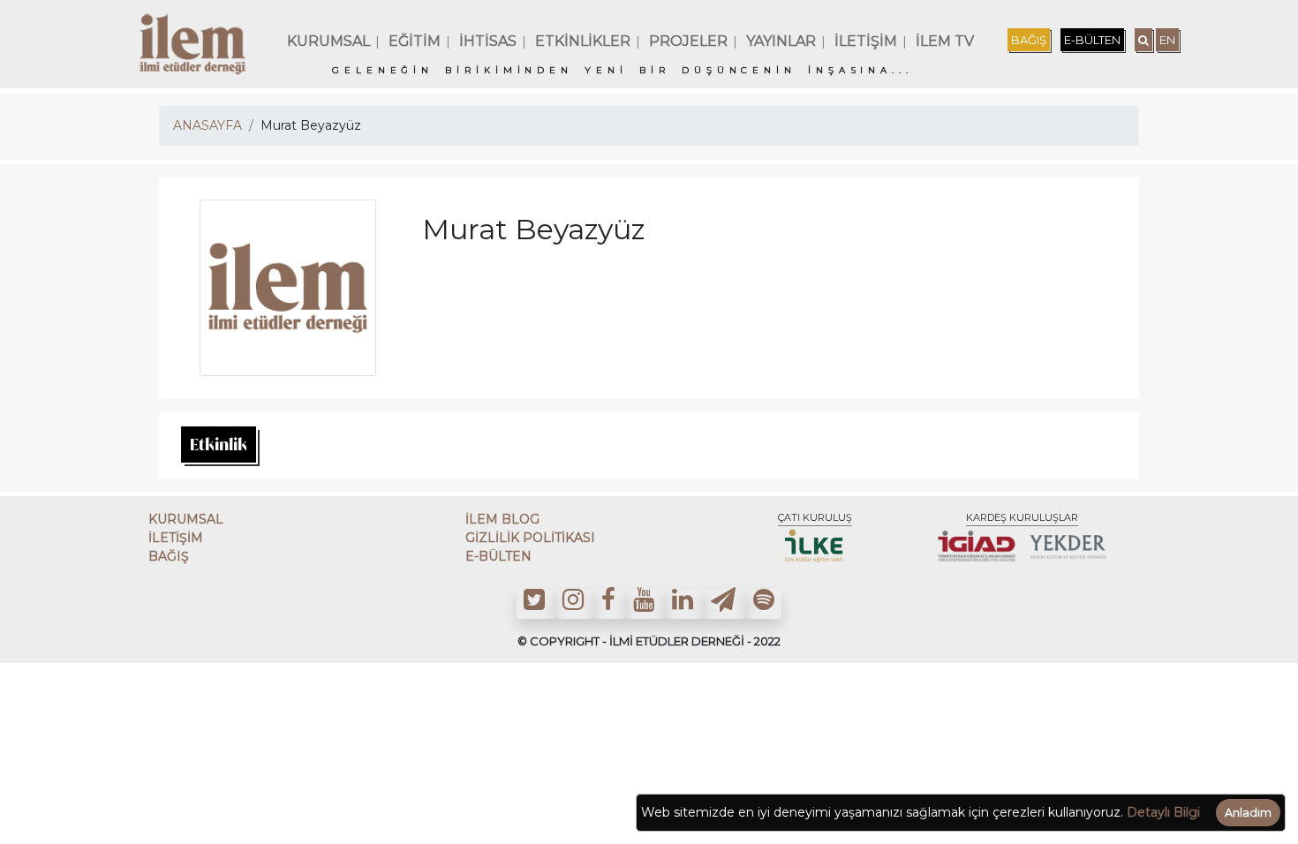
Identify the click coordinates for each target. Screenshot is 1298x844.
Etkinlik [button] (218, 444)
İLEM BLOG (502, 519)
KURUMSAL (328, 41)
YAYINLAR (781, 41)
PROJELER (688, 41)
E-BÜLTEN (1092, 40)
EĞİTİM (415, 41)
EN (1167, 40)
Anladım (1248, 812)
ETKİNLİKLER (582, 41)
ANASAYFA (207, 125)
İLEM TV (945, 41)
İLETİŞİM (865, 41)
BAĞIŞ (1028, 40)
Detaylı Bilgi (1163, 812)
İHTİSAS (488, 41)
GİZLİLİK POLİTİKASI (530, 538)
